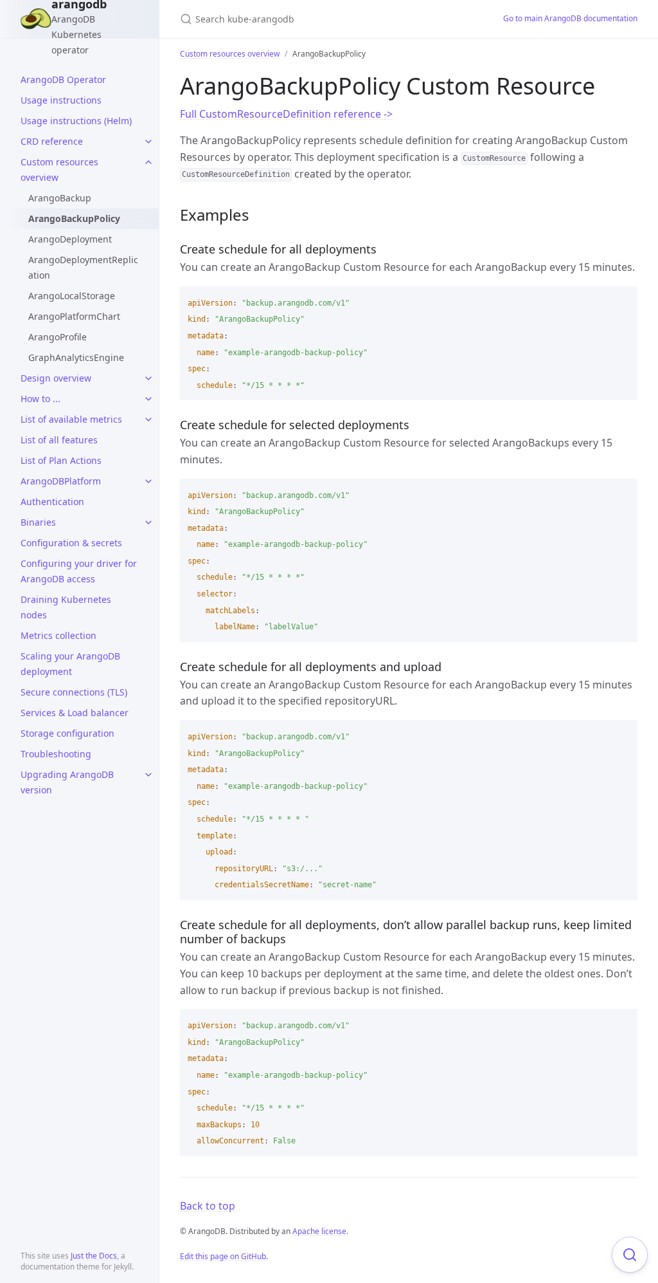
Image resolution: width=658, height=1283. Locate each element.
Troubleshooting (56, 754)
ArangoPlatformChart (74, 316)
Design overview (56, 378)
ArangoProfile (57, 337)
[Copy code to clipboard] (622, 300)
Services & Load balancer (75, 712)
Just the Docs (94, 1255)
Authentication (52, 501)
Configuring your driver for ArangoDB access (79, 571)
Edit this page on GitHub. (224, 1256)
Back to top (207, 1206)
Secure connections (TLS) (74, 692)
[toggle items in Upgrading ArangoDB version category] (148, 774)
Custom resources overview (59, 169)
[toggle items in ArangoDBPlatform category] (148, 481)
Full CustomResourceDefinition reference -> (286, 114)
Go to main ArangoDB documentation (570, 18)
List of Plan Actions (61, 460)
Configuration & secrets (71, 543)
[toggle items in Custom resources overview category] (148, 162)
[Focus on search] (630, 1255)
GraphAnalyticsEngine (76, 357)
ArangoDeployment (70, 239)
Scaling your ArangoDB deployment (70, 664)
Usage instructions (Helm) (76, 121)
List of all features (59, 440)
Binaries (38, 522)
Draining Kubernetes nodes (66, 607)
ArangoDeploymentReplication (83, 267)
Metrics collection (58, 635)
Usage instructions (61, 100)
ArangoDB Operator (63, 79)
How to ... (40, 398)
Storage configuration (67, 733)
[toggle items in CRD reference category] (148, 141)
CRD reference (52, 141)
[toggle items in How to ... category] (148, 399)
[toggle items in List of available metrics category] (148, 419)
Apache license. (320, 1231)
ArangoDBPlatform (61, 481)
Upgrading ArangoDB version (67, 782)
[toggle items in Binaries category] (148, 522)
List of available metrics (71, 419)
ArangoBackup (59, 198)
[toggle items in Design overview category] (148, 378)
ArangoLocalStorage (71, 296)
